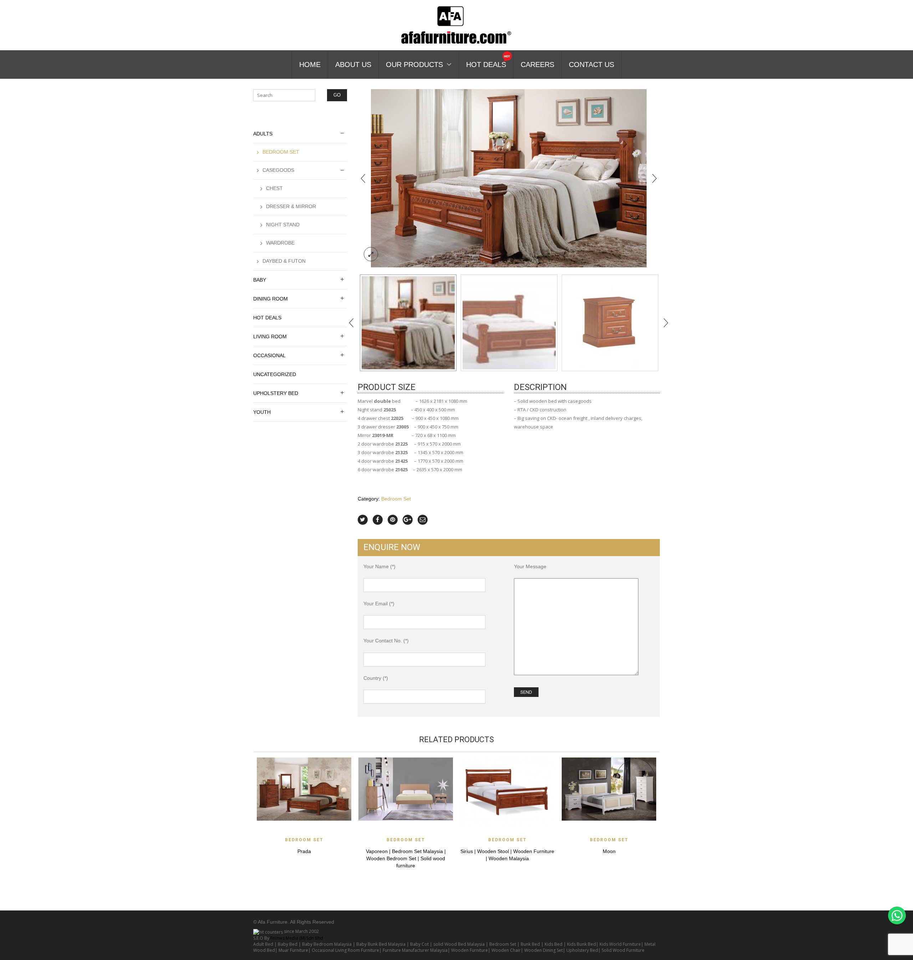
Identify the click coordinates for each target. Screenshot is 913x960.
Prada (304, 851)
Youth (262, 412)
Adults (262, 134)
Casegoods (278, 170)
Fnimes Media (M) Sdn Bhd (296, 938)
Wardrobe (280, 243)
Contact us (591, 64)
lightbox (371, 254)
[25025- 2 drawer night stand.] (610, 322)
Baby (259, 280)
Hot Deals (486, 64)
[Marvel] (509, 177)
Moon (609, 851)
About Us (353, 64)
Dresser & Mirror (291, 206)
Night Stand (283, 224)
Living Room (270, 336)
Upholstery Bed (275, 393)
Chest (274, 188)
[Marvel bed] (509, 322)
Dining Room (270, 299)
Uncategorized (274, 374)
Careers (537, 64)
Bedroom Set (396, 499)
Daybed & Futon (284, 261)
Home (310, 64)
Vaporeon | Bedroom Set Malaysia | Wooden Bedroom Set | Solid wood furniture (406, 858)
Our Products (414, 64)
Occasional (269, 355)
